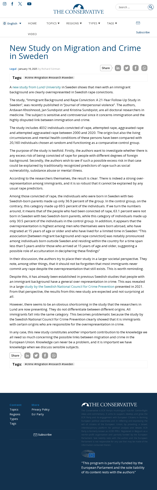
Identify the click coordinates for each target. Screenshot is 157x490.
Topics (51, 23)
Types (92, 23)
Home (32, 23)
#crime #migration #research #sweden (49, 77)
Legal (13, 68)
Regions (72, 23)
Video (32, 34)
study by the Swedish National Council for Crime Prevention (69, 286)
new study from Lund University (36, 87)
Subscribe (45, 434)
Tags (110, 23)
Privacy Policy (41, 409)
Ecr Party (38, 414)
